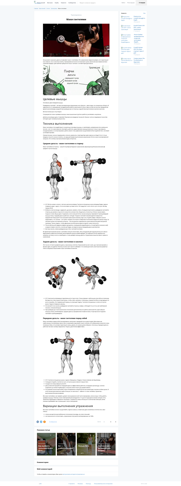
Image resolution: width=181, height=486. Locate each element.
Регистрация (131, 2)
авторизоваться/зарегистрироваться (74, 474)
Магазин (50, 3)
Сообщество (72, 3)
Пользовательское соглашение (103, 483)
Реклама (80, 483)
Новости (63, 3)
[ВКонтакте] (38, 422)
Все (144, 13)
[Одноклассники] (44, 422)
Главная (36, 8)
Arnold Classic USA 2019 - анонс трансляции (139, 27)
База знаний (42, 8)
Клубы (57, 3)
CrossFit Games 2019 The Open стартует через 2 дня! (139, 50)
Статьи (48, 8)
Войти (123, 2)
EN (40, 483)
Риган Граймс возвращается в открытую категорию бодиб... (139, 38)
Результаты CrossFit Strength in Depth (139, 18)
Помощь (88, 483)
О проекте (72, 483)
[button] (141, 2)
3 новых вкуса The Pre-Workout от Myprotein (139, 60)
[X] (41, 422)
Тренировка (54, 8)
